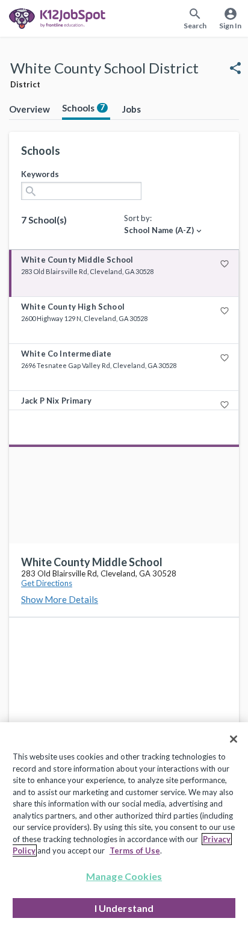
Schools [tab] (83, 107)
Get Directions (46, 583)
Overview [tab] (29, 109)
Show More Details (59, 599)
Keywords (40, 174)
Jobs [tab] (131, 109)
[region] (124, 824)
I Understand (124, 908)
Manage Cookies (124, 876)
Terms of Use (135, 850)
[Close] (233, 739)
